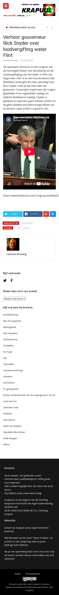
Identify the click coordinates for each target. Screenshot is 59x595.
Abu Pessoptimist (12, 320)
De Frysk (7, 351)
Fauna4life (8, 364)
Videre (6, 444)
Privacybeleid (33, 573)
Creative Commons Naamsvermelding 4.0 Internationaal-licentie (28, 586)
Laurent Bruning (10, 60)
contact (35, 555)
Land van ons (10, 401)
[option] (31, 27)
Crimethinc (8, 345)
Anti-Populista (10, 333)
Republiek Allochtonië (14, 432)
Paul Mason (9, 419)
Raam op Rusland (12, 425)
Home (18, 573)
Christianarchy (10, 339)
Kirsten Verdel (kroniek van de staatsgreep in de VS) (29, 395)
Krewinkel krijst (10, 314)
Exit (5, 357)
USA (18, 228)
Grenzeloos (9, 382)
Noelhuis (7, 413)
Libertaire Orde (10, 407)
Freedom (7, 376)
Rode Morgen (10, 438)
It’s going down (11, 388)
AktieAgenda (9, 327)
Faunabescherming (12, 370)
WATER (26, 228)
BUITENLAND (27, 223)
